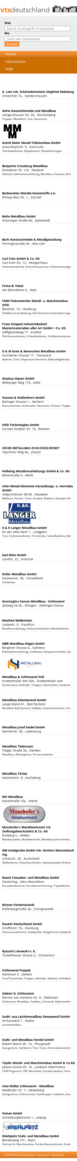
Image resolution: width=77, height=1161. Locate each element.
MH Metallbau (12, 797)
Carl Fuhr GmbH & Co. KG (21, 259)
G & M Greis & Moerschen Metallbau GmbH (34, 351)
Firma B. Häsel (12, 286)
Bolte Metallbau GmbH (19, 216)
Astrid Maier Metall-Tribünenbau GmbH (31, 143)
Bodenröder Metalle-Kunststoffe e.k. (29, 193)
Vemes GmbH (12, 1113)
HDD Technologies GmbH (20, 425)
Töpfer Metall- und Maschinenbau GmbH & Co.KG (38, 1063)
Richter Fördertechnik (18, 905)
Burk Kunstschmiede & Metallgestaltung (32, 239)
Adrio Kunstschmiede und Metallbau (29, 111)
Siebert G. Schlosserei (18, 993)
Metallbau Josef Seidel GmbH (23, 727)
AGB (32, 1159)
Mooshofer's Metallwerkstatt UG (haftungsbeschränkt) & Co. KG (26, 829)
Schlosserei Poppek (16, 970)
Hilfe (9, 69)
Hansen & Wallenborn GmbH (23, 398)
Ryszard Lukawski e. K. (19, 951)
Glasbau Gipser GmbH (18, 378)
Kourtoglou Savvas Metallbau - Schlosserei (33, 601)
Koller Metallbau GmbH (19, 574)
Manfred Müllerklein (17, 620)
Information (15, 61)
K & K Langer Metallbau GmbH (24, 528)
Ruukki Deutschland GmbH (22, 924)
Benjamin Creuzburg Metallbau (25, 166)
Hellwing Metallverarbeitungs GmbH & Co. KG (36, 471)
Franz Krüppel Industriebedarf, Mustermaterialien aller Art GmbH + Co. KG (34, 326)
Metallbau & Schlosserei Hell (23, 677)
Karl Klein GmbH (14, 555)
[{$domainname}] (38, 8)
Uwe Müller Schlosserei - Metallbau (28, 1086)
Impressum (43, 1155)
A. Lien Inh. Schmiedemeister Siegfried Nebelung (38, 92)
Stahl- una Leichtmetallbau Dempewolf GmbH (36, 1017)
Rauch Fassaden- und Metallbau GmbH (30, 878)
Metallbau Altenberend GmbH (24, 700)
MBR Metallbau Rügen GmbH (23, 644)
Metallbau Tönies (14, 773)
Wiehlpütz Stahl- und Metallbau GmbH (30, 1136)
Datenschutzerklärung (50, 1159)
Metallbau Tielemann (17, 746)
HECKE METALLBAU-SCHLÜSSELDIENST (30, 448)
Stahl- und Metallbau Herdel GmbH (28, 1040)
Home (10, 54)
